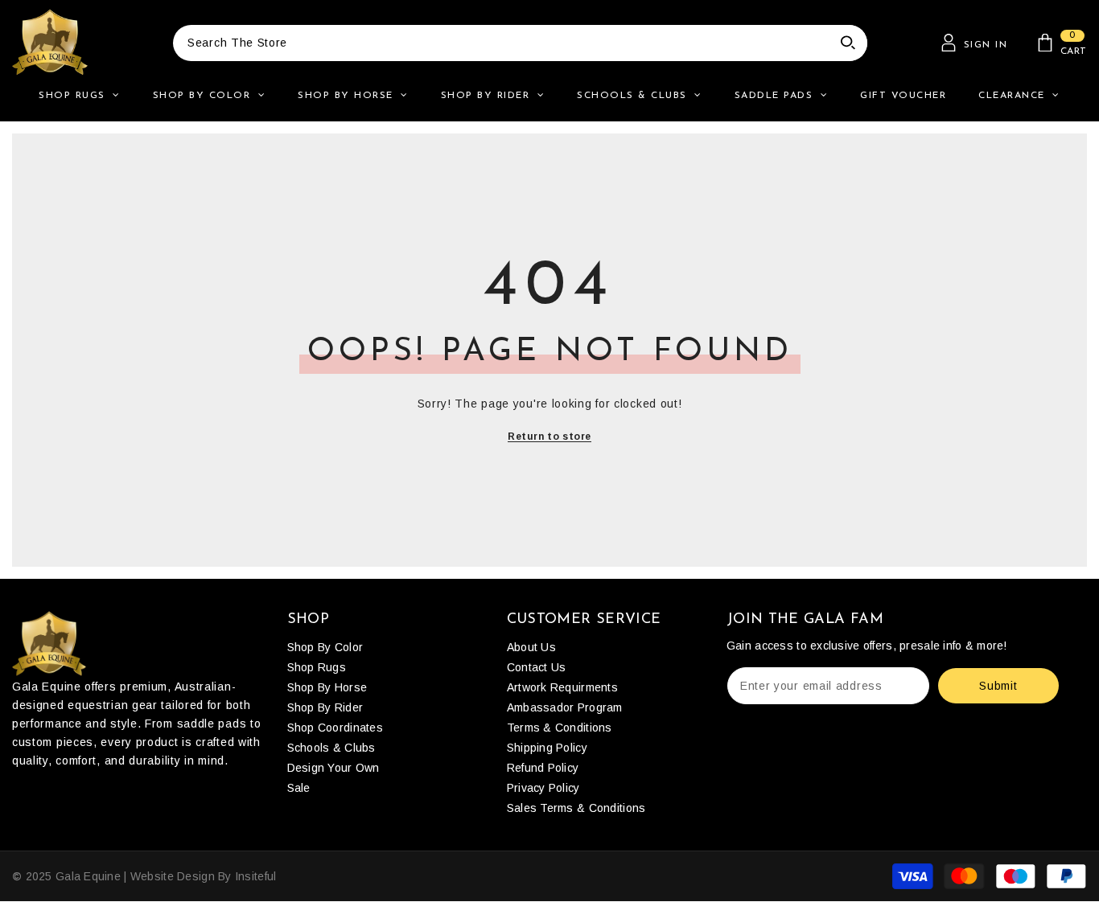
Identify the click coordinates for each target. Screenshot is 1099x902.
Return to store (549, 436)
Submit (998, 685)
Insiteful (256, 876)
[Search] (520, 43)
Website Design (172, 876)
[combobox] (501, 43)
